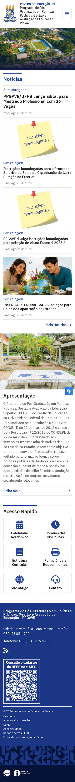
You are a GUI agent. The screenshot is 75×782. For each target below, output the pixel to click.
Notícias (12, 79)
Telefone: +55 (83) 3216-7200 (27, 641)
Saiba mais (11, 491)
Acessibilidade (12, 729)
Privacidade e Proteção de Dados (23, 737)
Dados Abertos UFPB (16, 733)
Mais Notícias (56, 325)
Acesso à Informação (16, 720)
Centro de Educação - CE (38, 4)
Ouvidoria (9, 716)
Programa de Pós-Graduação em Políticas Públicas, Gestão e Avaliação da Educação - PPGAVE (37, 15)
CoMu (6, 724)
